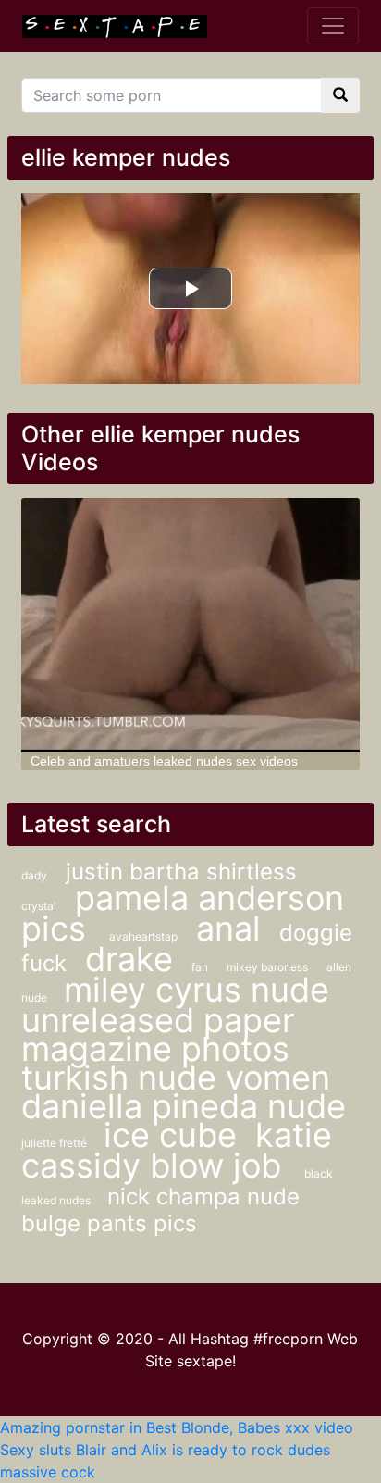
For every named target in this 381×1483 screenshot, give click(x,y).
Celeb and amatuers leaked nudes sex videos (164, 761)
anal (228, 928)
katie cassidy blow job (176, 1150)
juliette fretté (55, 1143)
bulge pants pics (109, 1223)
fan (199, 967)
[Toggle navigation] (333, 25)
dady (34, 875)
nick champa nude (203, 1196)
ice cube (170, 1135)
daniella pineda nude (183, 1106)
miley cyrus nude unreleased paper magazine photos (175, 1019)
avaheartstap (143, 936)
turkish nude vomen (175, 1077)
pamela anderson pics (182, 913)
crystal (38, 906)
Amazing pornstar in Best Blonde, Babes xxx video (176, 1427)
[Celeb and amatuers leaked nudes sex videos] (190, 625)
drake (129, 959)
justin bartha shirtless (181, 871)
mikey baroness (267, 967)
